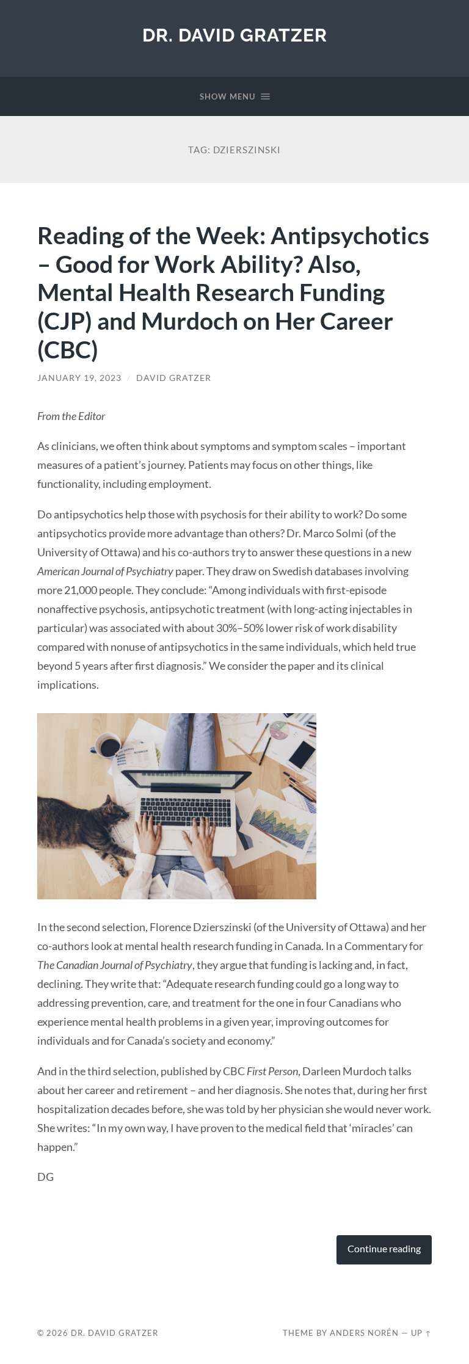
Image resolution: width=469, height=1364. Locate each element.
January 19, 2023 (79, 378)
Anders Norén (364, 1333)
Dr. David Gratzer (234, 35)
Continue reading (384, 1248)
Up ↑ (421, 1333)
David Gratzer (173, 378)
